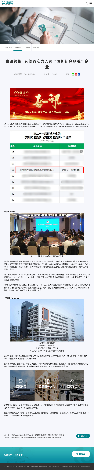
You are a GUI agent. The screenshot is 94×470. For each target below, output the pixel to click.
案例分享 (36, 47)
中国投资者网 (85, 467)
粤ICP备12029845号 (52, 467)
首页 (15, 40)
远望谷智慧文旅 (74, 467)
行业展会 (27, 47)
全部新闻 (8, 47)
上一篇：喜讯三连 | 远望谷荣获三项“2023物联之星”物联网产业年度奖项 (34, 435)
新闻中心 (23, 40)
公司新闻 (32, 40)
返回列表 (84, 436)
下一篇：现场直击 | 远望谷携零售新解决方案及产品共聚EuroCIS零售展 (32, 437)
